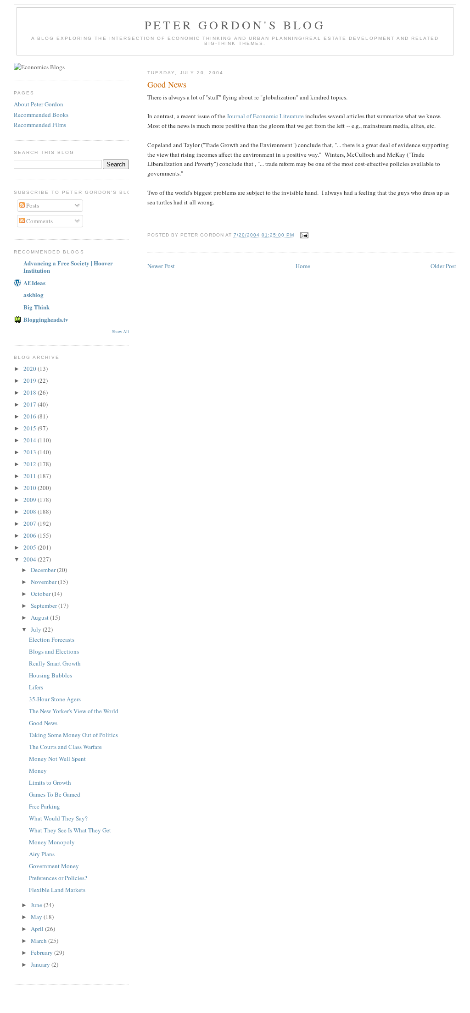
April (38, 929)
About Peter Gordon (38, 104)
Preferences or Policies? (58, 878)
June (37, 905)
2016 (30, 416)
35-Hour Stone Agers (55, 699)
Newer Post (161, 266)
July (37, 629)
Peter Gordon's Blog (235, 25)
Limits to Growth (50, 782)
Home (303, 266)
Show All (120, 332)
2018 (30, 392)
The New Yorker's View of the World (73, 711)
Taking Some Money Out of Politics (73, 735)
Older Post (443, 266)
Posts (32, 205)
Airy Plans (42, 854)
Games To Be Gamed (54, 794)
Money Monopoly (52, 842)
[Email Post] (304, 234)
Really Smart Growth (55, 663)
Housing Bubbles (50, 675)
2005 (30, 547)
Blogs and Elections (54, 651)
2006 (30, 535)
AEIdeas (34, 282)
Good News (43, 723)
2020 (30, 368)
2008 (30, 511)
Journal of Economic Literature (265, 116)
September (44, 605)
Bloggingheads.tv (45, 319)
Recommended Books (41, 114)
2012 (30, 464)
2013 (30, 452)
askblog (33, 294)
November (44, 582)
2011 (30, 476)
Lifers (36, 687)
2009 (30, 499)
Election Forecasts (51, 639)
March (39, 940)
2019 (30, 380)
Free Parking (44, 806)
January (41, 964)
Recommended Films (40, 125)
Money (38, 770)
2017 (30, 404)
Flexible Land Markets (57, 890)
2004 (30, 559)
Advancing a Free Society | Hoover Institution (68, 267)
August (40, 617)
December (44, 570)
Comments (39, 221)
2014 (30, 440)
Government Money (54, 866)
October (41, 593)
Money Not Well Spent (57, 758)
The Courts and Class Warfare (65, 747)
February (42, 952)
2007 (30, 523)
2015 (30, 428)
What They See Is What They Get (70, 830)
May (37, 917)
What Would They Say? (58, 818)
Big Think (36, 307)
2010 (30, 488)
